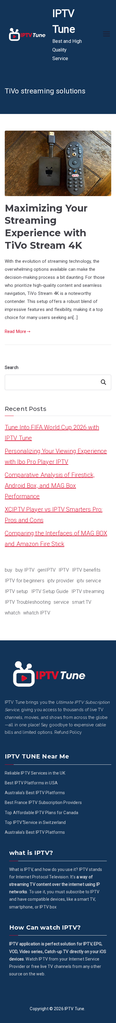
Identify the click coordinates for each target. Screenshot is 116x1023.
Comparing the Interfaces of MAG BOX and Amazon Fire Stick (56, 539)
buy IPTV (25, 570)
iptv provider (60, 581)
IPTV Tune (74, 1008)
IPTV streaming (87, 591)
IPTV (64, 570)
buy (8, 570)
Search (11, 367)
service (61, 602)
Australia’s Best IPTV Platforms (35, 792)
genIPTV (46, 570)
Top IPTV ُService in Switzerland (35, 822)
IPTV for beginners (24, 581)
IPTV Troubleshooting (28, 602)
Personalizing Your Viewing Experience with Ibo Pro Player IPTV (56, 456)
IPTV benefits (86, 570)
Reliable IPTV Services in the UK (35, 773)
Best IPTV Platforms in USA (31, 782)
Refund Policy (68, 732)
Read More (15, 331)
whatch (12, 613)
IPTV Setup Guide (49, 591)
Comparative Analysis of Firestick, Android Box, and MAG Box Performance (50, 485)
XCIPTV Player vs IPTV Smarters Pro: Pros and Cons (53, 515)
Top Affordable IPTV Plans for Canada (41, 812)
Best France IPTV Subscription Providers (43, 802)
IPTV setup (16, 591)
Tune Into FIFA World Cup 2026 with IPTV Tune (52, 433)
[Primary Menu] (106, 34)
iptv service (89, 581)
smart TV (81, 602)
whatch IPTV (36, 613)
